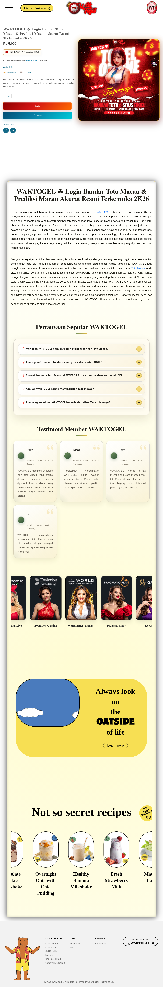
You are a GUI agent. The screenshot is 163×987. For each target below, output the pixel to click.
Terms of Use (108, 982)
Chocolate (50, 947)
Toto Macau (138, 268)
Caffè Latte (51, 951)
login (37, 105)
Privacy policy (92, 982)
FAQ (72, 947)
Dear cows (75, 943)
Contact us (101, 943)
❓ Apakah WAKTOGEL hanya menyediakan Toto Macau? (58, 389)
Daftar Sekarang (37, 8)
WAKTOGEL (104, 212)
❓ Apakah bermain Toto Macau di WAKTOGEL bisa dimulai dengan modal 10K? (72, 375)
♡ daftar (37, 115)
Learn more (115, 745)
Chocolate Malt (53, 959)
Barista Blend (52, 943)
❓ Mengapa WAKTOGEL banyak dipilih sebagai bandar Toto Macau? (65, 348)
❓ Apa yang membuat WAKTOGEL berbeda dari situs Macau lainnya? (66, 402)
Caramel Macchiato (55, 962)
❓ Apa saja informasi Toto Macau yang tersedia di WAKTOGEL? (62, 362)
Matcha (49, 955)
